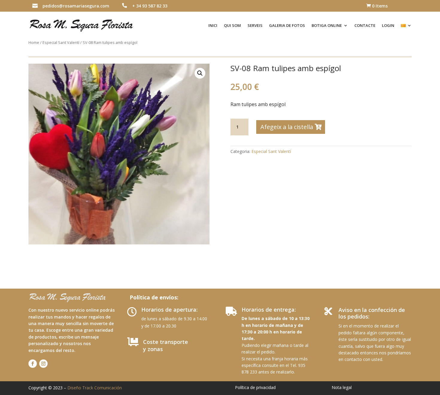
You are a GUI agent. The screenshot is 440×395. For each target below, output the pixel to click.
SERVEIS (255, 25)
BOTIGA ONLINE (327, 25)
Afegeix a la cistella (286, 127)
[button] (200, 73)
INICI (212, 25)
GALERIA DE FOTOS (287, 25)
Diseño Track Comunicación (94, 388)
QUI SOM (232, 25)
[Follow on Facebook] (32, 363)
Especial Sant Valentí (61, 42)
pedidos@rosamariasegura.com (76, 6)
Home (33, 42)
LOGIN (388, 25)
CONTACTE (364, 25)
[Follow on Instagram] (43, 363)
